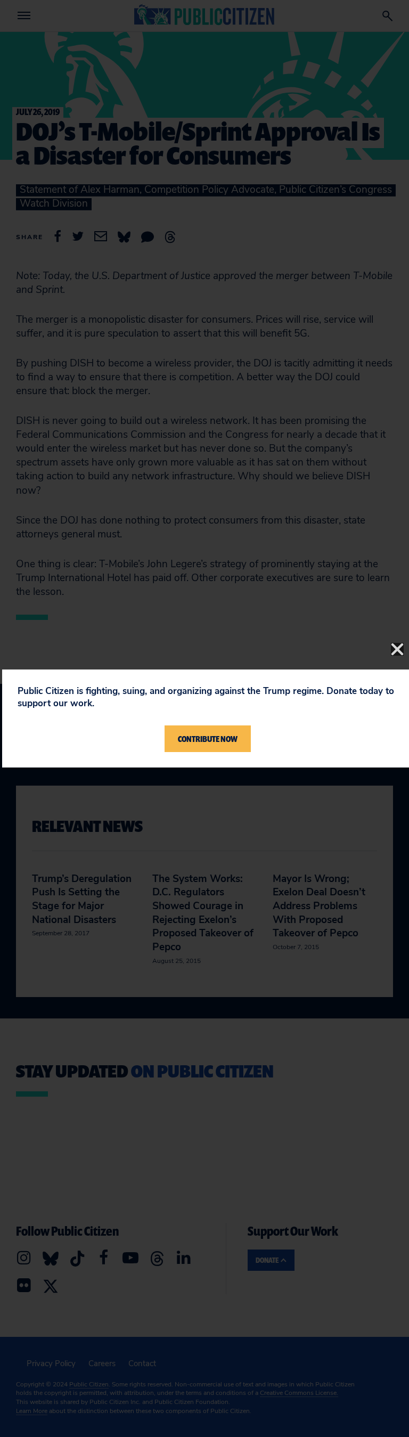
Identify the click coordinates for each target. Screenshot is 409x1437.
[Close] (397, 649)
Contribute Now (208, 739)
